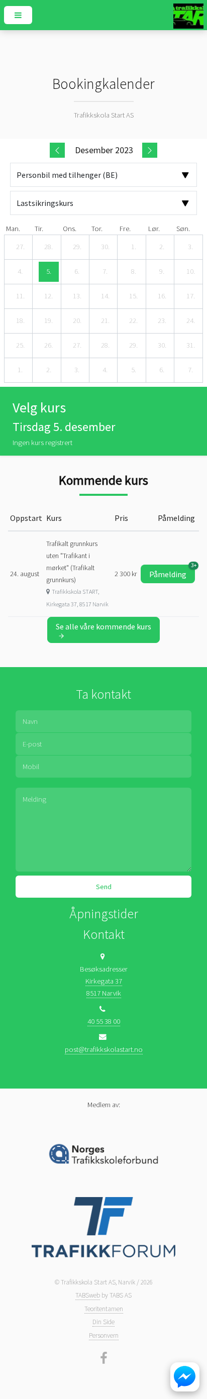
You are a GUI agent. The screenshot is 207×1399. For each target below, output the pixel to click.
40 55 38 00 (103, 1021)
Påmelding (172, 572)
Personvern (104, 1335)
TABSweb (87, 1295)
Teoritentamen (103, 1309)
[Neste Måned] (149, 150)
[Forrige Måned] (57, 150)
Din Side (103, 1322)
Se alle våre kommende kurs (103, 626)
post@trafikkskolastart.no (104, 1049)
